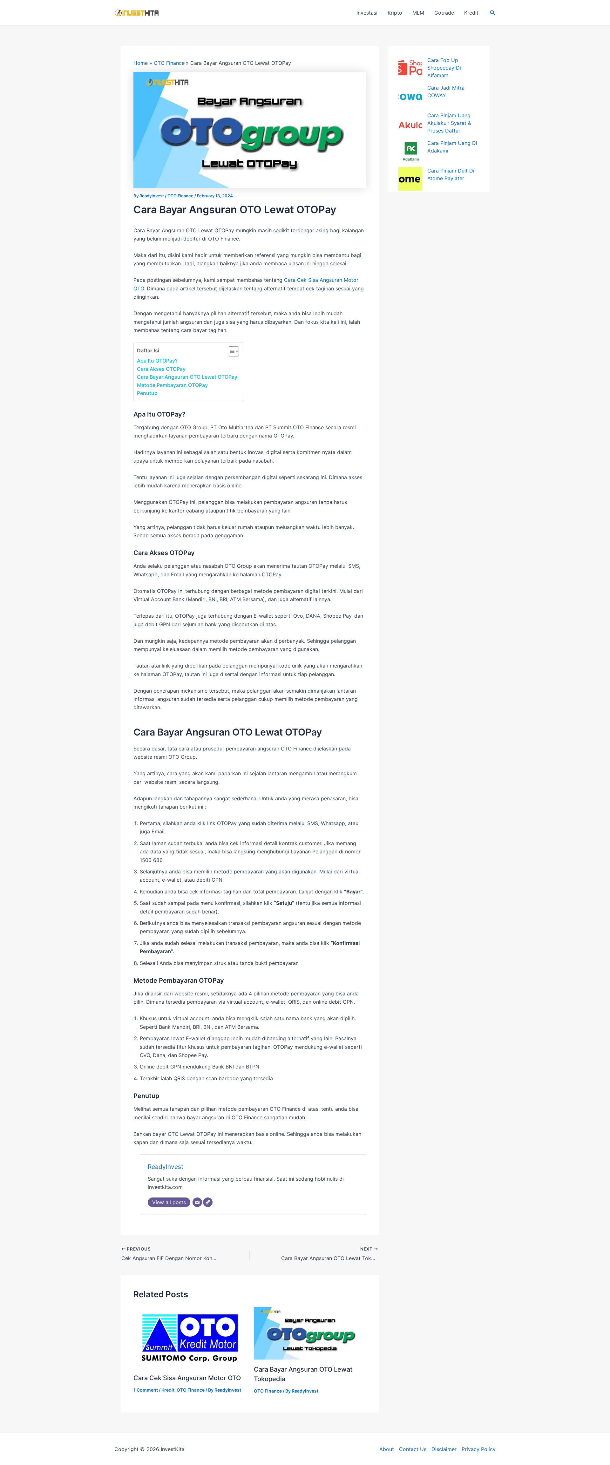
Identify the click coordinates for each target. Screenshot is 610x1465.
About (386, 1449)
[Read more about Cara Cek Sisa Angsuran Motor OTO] (189, 1337)
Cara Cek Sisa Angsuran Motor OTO (187, 1378)
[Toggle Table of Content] (230, 351)
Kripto (395, 13)
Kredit (471, 13)
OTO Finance (180, 195)
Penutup (147, 393)
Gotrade (444, 13)
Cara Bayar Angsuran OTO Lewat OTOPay (187, 377)
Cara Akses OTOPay (161, 369)
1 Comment (145, 1390)
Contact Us (412, 1449)
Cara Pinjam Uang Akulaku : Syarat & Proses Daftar (449, 123)
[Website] (208, 1202)
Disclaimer (444, 1449)
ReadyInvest (165, 1166)
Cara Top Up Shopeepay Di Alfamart (444, 67)
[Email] (197, 1202)
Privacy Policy (479, 1449)
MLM (418, 13)
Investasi (366, 13)
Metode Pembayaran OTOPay (172, 385)
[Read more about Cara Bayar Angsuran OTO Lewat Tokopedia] (310, 1333)
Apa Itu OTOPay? (157, 360)
